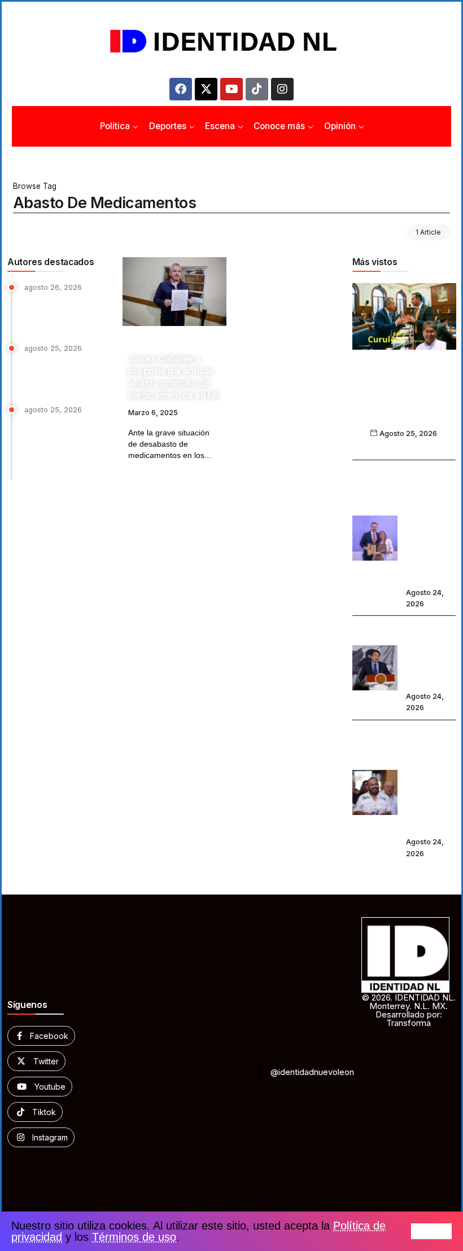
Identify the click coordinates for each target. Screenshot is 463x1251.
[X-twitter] (206, 89)
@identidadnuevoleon (312, 1072)
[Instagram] (282, 89)
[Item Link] (174, 291)
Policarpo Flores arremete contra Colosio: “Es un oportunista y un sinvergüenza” (430, 779)
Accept (431, 1231)
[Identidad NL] (231, 41)
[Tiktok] (257, 89)
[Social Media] (41, 1036)
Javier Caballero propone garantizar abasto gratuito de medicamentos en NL (174, 376)
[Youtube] (231, 89)
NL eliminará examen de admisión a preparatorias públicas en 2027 (430, 654)
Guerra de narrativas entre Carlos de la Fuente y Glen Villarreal (404, 399)
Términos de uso (134, 1237)
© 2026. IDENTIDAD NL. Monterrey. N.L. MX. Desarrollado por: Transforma (409, 1010)
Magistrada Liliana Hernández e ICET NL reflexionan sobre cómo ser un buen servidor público (65, 444)
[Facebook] (180, 89)
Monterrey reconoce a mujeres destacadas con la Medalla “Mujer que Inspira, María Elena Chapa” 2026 (429, 524)
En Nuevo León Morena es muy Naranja (54, 373)
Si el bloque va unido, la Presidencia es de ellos (66, 312)
